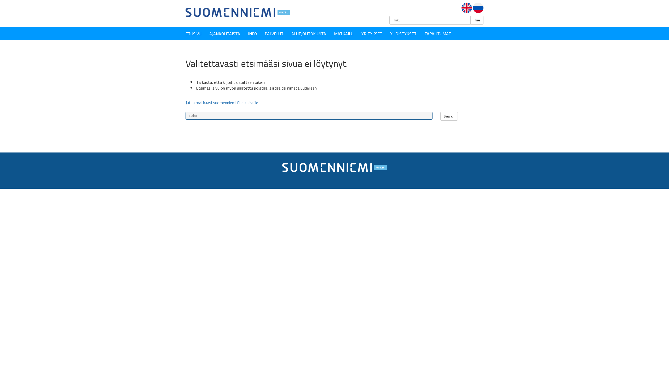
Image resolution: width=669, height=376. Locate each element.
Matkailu (344, 34)
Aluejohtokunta (308, 34)
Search (449, 116)
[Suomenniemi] (238, 12)
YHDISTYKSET (403, 34)
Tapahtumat (437, 34)
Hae (477, 20)
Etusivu (193, 34)
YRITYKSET (371, 34)
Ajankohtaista (224, 34)
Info (252, 34)
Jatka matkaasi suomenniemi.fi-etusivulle (222, 103)
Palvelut (274, 34)
